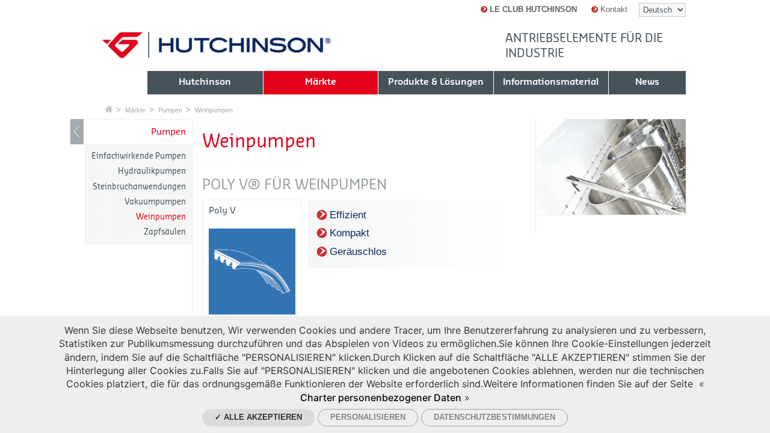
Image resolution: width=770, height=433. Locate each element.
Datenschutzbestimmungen (494, 417)
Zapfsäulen (165, 232)
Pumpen (170, 110)
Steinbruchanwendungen (139, 187)
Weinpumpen (214, 110)
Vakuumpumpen (155, 202)
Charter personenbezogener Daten (380, 398)
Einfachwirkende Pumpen (138, 156)
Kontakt (612, 9)
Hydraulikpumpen (152, 171)
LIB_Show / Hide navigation (77, 131)
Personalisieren (367, 417)
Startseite (108, 109)
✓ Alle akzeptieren (258, 417)
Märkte (135, 110)
